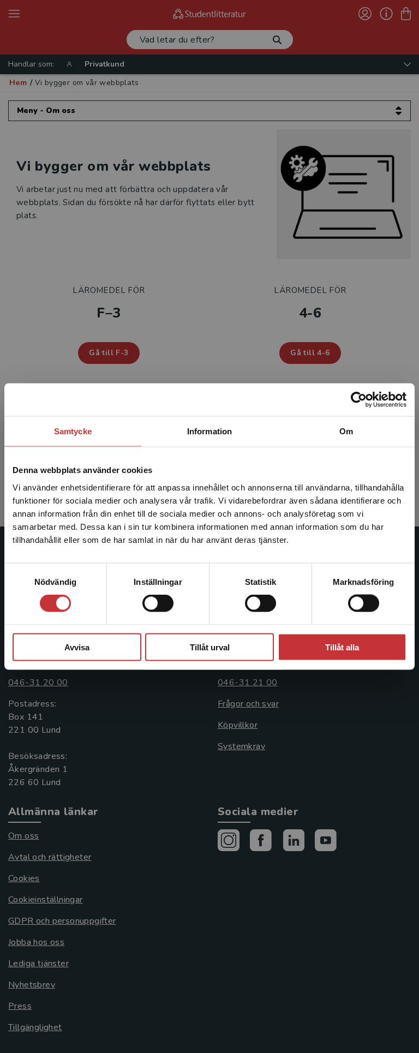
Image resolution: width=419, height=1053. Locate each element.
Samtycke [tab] (73, 431)
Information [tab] (209, 431)
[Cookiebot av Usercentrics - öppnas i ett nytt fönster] (358, 400)
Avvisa (76, 646)
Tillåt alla (342, 646)
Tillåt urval (210, 646)
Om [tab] (346, 431)
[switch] (157, 603)
